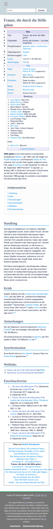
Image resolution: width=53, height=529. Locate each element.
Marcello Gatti (28, 89)
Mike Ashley (28, 74)
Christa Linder (16, 111)
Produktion (12, 80)
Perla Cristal (15, 104)
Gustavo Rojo (15, 137)
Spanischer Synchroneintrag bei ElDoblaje (24, 372)
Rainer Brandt (9, 356)
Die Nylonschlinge (15, 451)
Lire (30, 339)
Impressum (15, 526)
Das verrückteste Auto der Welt (26, 477)
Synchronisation (28, 148)
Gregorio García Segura (32, 86)
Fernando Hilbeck (17, 116)
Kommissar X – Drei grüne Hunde (26, 466)
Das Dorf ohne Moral (16, 448)
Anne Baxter (15, 99)
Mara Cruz (14, 145)
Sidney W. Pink (29, 71)
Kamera (11, 89)
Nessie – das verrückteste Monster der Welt (26, 482)
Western (18, 156)
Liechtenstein (41, 46)
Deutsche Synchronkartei (21, 435)
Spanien (26, 46)
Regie (10, 69)
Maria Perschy (16, 102)
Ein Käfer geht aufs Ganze (16, 471)
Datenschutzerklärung (33, 526)
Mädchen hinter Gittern (26, 459)
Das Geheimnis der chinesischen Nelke (26, 456)
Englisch (26, 52)
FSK (24, 62)
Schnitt (10, 93)
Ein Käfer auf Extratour (26, 474)
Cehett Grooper (29, 69)
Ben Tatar (14, 125)
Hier (35, 502)
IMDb (42, 370)
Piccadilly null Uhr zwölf (34, 451)
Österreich (27, 48)
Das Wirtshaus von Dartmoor (26, 453)
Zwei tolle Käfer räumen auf (26, 479)
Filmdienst (43, 400)
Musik (10, 86)
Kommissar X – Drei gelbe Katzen (26, 461)
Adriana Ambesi (16, 114)
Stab (28, 65)
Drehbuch (12, 74)
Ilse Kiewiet (27, 353)
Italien (32, 46)
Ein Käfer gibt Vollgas (37, 471)
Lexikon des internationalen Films (24, 400)
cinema (36, 307)
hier (25, 502)
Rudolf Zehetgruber (12, 159)
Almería (37, 336)
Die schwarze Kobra (35, 448)
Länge (10, 58)
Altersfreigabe (13, 62)
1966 (25, 55)
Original (26, 389)
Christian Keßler (32, 304)
